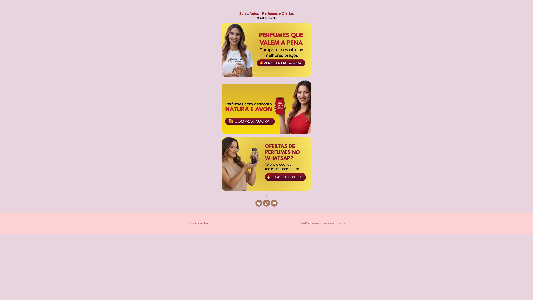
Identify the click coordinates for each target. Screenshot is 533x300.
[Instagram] (258, 203)
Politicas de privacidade (197, 223)
